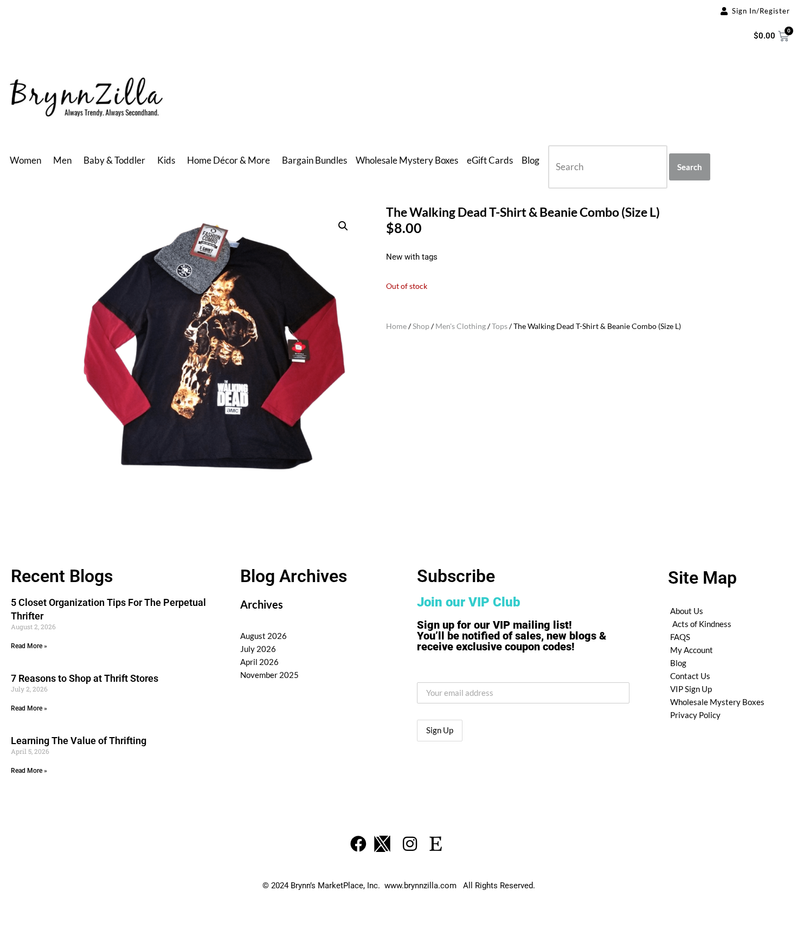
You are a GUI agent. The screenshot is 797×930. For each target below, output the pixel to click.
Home (396, 326)
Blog (530, 160)
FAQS (680, 637)
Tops (499, 326)
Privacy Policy (695, 715)
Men (62, 160)
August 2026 (263, 636)
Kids (166, 160)
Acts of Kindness (701, 624)
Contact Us (690, 676)
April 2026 (259, 662)
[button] (343, 226)
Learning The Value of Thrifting (78, 740)
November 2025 (269, 675)
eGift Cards (490, 160)
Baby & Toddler (114, 160)
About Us (686, 611)
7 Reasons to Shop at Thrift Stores (84, 678)
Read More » (29, 646)
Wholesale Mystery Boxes (407, 160)
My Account (691, 650)
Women (25, 160)
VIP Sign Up (691, 689)
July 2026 (258, 649)
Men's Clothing (460, 326)
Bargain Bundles (314, 160)
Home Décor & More (228, 160)
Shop (421, 326)
